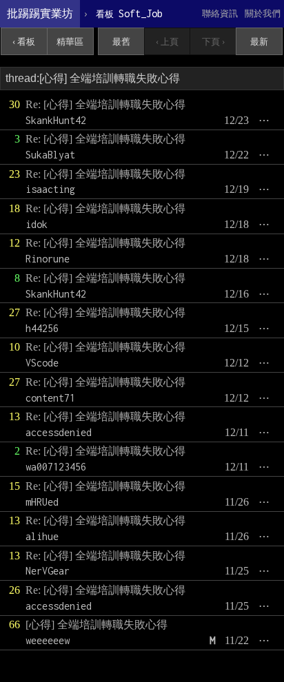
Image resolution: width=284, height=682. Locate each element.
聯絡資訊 (220, 13)
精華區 (70, 42)
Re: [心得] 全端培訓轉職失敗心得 (105, 104)
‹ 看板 (23, 42)
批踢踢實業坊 (40, 13)
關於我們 (263, 13)
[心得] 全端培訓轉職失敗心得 (97, 624)
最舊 (121, 42)
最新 (259, 42)
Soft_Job (129, 13)
